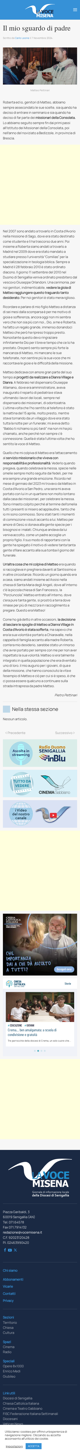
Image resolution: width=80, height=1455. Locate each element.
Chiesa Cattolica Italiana (21, 1403)
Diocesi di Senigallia (17, 1398)
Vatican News (13, 1424)
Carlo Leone (22, 38)
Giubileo (9, 1376)
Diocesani (10, 1419)
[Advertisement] (40, 185)
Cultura (8, 1332)
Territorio (10, 1322)
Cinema (8, 1347)
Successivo (63, 733)
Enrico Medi (11, 1371)
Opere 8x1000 (13, 1366)
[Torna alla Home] (40, 9)
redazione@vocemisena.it (22, 1232)
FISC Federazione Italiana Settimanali (30, 1413)
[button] (75, 9)
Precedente (16, 733)
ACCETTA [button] (33, 1446)
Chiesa (8, 1327)
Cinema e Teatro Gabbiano (22, 1408)
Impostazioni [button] (14, 1446)
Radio (7, 1352)
